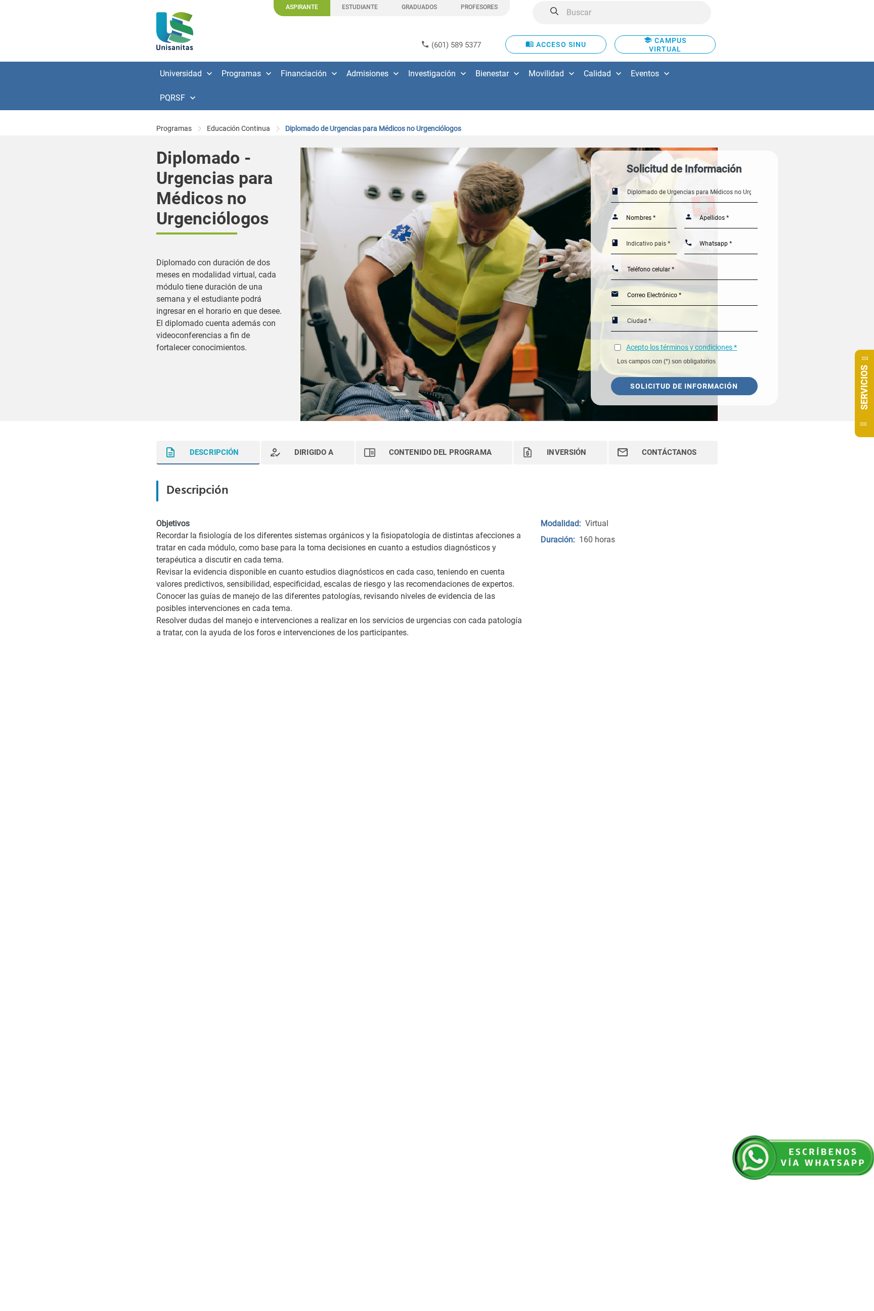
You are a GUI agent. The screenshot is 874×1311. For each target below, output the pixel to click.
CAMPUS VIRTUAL (667, 44)
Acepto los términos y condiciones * (681, 347)
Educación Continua (238, 128)
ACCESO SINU (560, 44)
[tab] (208, 452)
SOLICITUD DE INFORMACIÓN (684, 386)
